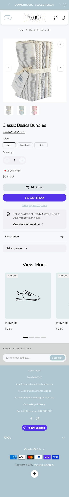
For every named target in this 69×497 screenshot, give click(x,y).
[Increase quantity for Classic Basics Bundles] (22, 160)
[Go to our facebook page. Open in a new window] (31, 418)
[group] (9, 110)
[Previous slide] (9, 5)
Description (12, 236)
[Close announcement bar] (64, 5)
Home (21, 30)
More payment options (34, 205)
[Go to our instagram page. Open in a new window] (38, 418)
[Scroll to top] (34, 474)
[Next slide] (60, 5)
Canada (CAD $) (32, 449)
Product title (11, 322)
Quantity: (8, 152)
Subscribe (57, 357)
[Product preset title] (28, 295)
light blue (25, 145)
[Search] (55, 17)
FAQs (7, 437)
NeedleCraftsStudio (14, 132)
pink (41, 145)
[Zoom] (60, 44)
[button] (25, 337)
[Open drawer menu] (8, 17)
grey (9, 145)
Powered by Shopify (44, 464)
